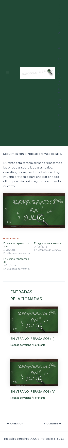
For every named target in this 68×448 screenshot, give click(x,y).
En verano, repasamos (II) (32, 338)
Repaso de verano (20, 344)
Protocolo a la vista (59, 17)
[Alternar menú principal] (7, 72)
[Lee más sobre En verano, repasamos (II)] (34, 319)
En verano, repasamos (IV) (32, 391)
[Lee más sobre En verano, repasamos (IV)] (34, 372)
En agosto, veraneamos (47, 243)
